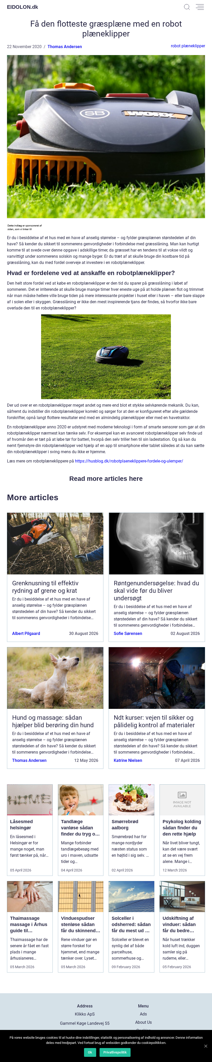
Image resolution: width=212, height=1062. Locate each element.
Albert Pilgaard (26, 633)
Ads (143, 1014)
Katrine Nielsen (128, 760)
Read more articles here (106, 478)
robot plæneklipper (188, 45)
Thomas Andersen (65, 46)
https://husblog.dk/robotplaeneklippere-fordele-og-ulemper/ (129, 461)
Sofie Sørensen (128, 633)
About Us (143, 1022)
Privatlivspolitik (115, 1052)
